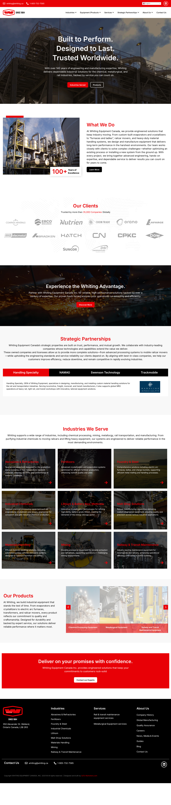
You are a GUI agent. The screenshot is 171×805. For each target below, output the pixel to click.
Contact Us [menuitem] (161, 12)
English (147, 3)
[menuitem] (71, 12)
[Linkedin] (165, 3)
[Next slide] (165, 607)
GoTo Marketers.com (89, 776)
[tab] (26, 372)
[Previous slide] (68, 607)
